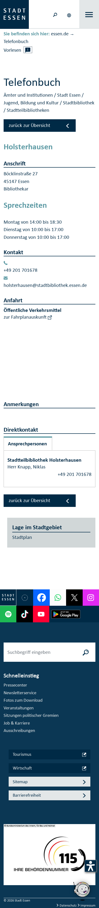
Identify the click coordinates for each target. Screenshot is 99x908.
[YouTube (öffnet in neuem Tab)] (41, 614)
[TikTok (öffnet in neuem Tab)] (24, 614)
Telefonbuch (16, 41)
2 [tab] (7, 856)
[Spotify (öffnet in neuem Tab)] (8, 614)
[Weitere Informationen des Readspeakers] (28, 49)
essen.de (59, 34)
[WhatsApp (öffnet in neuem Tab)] (58, 597)
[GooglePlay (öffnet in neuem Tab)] (65, 614)
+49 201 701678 (20, 270)
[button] (69, 14)
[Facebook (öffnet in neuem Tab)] (41, 597)
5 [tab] (7, 879)
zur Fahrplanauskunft (26, 317)
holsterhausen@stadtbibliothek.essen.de (45, 285)
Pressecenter (15, 685)
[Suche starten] (85, 652)
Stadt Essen (69, 95)
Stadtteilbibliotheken (28, 110)
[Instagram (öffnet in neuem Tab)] (91, 597)
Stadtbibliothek (78, 103)
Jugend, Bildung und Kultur (32, 103)
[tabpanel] (49, 857)
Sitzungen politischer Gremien (31, 715)
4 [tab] (7, 872)
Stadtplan (22, 537)
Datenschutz (68, 905)
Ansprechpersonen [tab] (27, 444)
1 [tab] (7, 849)
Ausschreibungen (19, 730)
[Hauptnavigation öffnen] (89, 14)
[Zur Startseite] (14, 14)
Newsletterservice (20, 692)
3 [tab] (7, 864)
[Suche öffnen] (55, 14)
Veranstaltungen (19, 708)
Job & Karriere (17, 723)
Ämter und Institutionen (29, 95)
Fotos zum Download (23, 700)
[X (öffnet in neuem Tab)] (74, 597)
